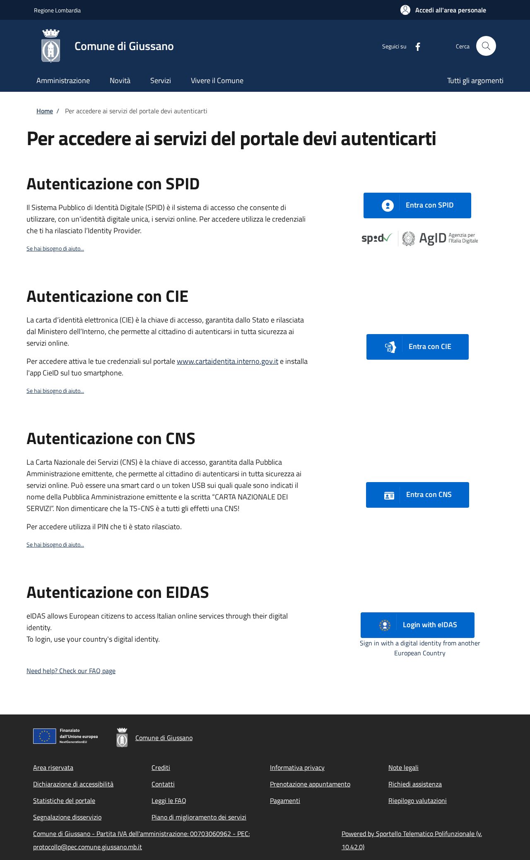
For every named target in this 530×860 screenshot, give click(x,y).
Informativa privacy (297, 767)
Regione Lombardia (57, 10)
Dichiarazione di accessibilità (73, 784)
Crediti (161, 767)
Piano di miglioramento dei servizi (199, 817)
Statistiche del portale (64, 800)
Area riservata (53, 767)
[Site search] (486, 46)
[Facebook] (414, 45)
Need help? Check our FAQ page (71, 671)
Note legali (403, 767)
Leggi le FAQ (169, 800)
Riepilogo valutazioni (417, 800)
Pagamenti (285, 800)
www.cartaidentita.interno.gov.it (227, 361)
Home (44, 111)
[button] (443, 10)
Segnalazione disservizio (67, 817)
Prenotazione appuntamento (310, 784)
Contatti (163, 784)
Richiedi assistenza (415, 784)
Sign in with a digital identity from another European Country (420, 648)
